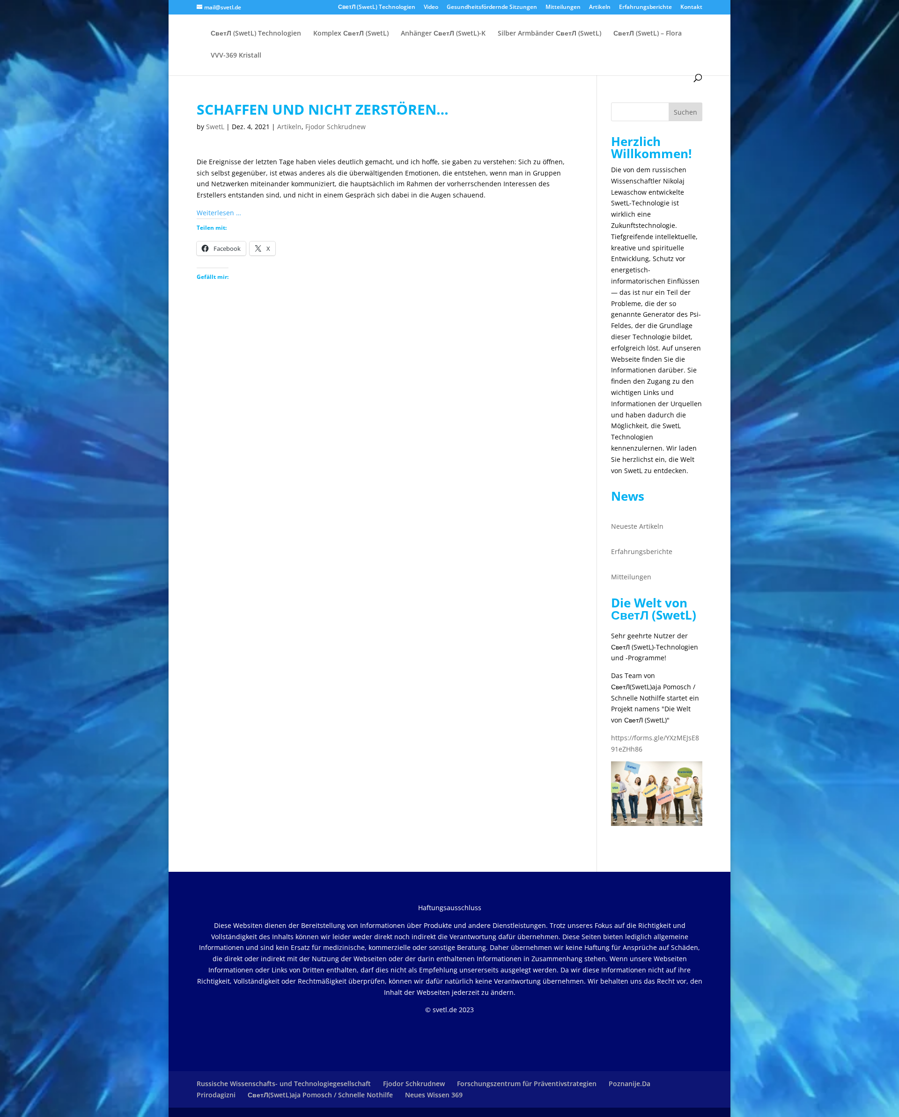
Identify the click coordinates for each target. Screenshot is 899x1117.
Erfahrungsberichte (645, 7)
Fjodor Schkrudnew (335, 126)
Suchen (685, 112)
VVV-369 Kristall (236, 55)
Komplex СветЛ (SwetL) (351, 33)
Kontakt (691, 7)
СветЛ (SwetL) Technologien (376, 7)
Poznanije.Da (629, 1083)
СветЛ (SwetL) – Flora (647, 33)
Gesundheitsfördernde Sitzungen (492, 7)
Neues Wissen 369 (434, 1094)
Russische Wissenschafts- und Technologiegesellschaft (284, 1083)
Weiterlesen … (219, 212)
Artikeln (600, 7)
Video (431, 7)
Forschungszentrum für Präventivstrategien (527, 1083)
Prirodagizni (216, 1094)
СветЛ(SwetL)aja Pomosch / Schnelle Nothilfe (320, 1094)
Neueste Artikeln (637, 526)
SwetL (215, 126)
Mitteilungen (563, 7)
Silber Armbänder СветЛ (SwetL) (549, 33)
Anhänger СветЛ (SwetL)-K (443, 33)
